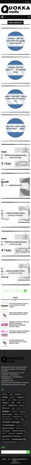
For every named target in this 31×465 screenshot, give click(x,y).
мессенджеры (6, 430)
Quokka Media (15, 462)
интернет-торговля (11, 422)
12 (17, 291)
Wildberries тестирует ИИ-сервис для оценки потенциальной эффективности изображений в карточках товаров (19, 324)
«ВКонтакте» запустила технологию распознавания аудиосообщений (15, 40)
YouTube (21, 405)
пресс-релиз (11, 433)
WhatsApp (4, 405)
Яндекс (6, 411)
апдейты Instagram (6, 416)
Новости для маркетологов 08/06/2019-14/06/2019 (15, 214)
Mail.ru (4, 400)
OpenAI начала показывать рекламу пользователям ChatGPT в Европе (18, 313)
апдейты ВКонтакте (17, 416)
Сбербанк (19, 408)
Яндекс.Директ (23, 411)
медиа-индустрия (19, 428)
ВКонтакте (6, 408)
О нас (9, 459)
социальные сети (19, 439)
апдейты (16, 414)
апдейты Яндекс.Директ (7, 419)
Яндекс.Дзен (14, 411)
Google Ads (12, 397)
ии (27, 419)
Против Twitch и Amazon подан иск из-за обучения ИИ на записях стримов (18, 305)
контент (18, 425)
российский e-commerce (11, 436)
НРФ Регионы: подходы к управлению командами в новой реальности (19, 332)
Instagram (20, 397)
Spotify (19, 400)
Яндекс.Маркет (7, 414)
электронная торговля (9, 442)
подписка (4, 433)
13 (21, 291)
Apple (10, 394)
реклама (20, 433)
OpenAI (9, 400)
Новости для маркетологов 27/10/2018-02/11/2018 (15, 272)
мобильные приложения (19, 430)
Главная (4, 459)
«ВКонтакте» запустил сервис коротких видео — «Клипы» (15, 127)
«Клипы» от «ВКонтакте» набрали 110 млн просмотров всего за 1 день (15, 98)
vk (24, 402)
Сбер (13, 408)
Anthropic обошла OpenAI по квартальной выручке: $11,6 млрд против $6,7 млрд (18, 341)
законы (22, 419)
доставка (17, 419)
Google (5, 397)
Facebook (18, 394)
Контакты (14, 461)
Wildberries (13, 405)
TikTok (13, 402)
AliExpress (4, 394)
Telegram (5, 402)
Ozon (14, 400)
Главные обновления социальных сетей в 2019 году (15, 156)
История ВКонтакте (15, 185)
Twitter (19, 402)
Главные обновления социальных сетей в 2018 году (15, 243)
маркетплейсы (8, 428)
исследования (8, 425)
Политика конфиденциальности (20, 459)
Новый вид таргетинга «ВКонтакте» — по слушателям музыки (15, 69)
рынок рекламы (5, 439)
